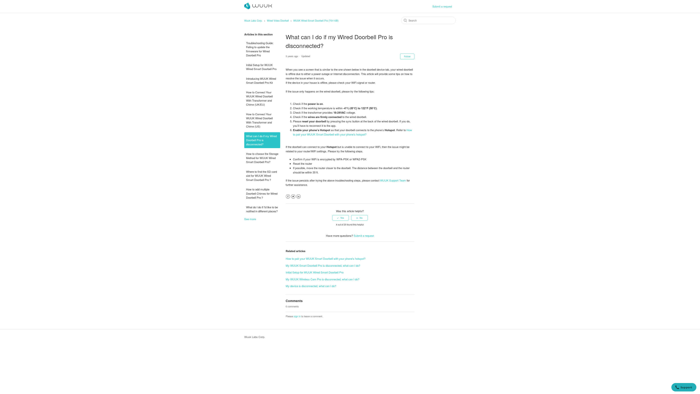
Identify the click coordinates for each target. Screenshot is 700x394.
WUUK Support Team (393, 180)
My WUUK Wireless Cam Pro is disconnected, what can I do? (322, 279)
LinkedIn (298, 196)
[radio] (340, 218)
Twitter (293, 196)
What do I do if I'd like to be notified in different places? (262, 209)
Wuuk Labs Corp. (253, 20)
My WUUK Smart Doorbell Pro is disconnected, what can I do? (323, 265)
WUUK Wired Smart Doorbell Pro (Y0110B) (316, 20)
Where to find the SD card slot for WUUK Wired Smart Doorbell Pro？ (261, 176)
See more (250, 219)
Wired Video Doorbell (278, 20)
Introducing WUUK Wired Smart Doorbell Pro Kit (261, 81)
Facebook (288, 196)
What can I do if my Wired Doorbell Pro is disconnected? (261, 140)
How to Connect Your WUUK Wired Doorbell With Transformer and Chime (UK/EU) (259, 98)
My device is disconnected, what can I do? (311, 286)
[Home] (258, 8)
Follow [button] (407, 56)
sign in (297, 316)
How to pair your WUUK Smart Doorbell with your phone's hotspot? (325, 258)
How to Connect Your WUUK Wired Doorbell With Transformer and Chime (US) (259, 120)
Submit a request (442, 6)
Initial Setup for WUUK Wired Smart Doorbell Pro (261, 67)
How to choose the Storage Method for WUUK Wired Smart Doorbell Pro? (262, 158)
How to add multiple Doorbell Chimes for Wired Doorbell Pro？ (261, 193)
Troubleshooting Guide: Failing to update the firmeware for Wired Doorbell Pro (259, 49)
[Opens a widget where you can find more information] (683, 387)
